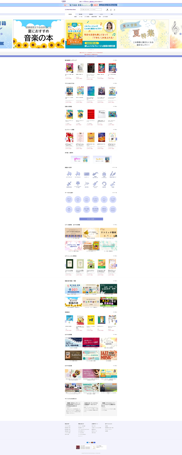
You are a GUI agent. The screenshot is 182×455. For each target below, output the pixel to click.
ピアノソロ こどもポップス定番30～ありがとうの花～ (90, 271)
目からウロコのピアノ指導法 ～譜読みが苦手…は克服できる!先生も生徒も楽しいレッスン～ (101, 271)
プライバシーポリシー (108, 429)
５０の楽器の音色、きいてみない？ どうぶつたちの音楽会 (80, 327)
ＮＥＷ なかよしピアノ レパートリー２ (112, 121)
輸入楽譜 (80, 14)
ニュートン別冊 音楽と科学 (112, 75)
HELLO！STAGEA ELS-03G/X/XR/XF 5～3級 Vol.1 (90, 98)
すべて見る (114, 60)
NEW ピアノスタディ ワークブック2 (80, 121)
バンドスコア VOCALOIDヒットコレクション (112, 98)
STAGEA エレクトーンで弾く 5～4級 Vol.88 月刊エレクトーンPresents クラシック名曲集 (80, 144)
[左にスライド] (65, 69)
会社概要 (106, 431)
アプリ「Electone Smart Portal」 (84, 429)
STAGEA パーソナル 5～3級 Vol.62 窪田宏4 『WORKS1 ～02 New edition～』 (69, 144)
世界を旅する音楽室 (68, 326)
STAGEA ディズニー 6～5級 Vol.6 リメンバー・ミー (101, 144)
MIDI (112, 14)
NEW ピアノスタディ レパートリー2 (69, 121)
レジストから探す (67, 432)
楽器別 (75, 16)
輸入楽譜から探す (67, 429)
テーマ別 (80, 16)
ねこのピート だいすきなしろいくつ (91, 327)
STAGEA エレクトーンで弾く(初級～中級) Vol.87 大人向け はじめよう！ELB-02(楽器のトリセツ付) (111, 144)
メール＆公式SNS (81, 432)
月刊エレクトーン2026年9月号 (69, 98)
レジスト (101, 14)
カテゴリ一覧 (114, 167)
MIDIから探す (67, 434)
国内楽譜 (70, 14)
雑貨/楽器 (91, 14)
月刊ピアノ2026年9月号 (79, 97)
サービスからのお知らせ (82, 434)
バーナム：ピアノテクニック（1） (91, 121)
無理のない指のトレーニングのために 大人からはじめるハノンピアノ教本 (112, 271)
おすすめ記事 (105, 16)
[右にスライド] (116, 69)
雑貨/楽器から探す (68, 431)
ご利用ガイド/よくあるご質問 (96, 427)
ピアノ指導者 (87, 16)
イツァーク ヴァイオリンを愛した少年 (112, 327)
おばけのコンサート (100, 326)
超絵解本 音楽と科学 (100, 74)
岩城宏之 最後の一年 (79, 74)
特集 (100, 16)
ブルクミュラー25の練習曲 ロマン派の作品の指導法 (69, 271)
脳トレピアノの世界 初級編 (69, 75)
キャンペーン (80, 436)
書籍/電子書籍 (94, 16)
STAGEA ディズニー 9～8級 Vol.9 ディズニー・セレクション (91, 144)
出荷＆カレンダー (94, 431)
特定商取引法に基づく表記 (109, 427)
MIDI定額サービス (81, 427)
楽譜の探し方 (94, 429)
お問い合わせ (94, 432)
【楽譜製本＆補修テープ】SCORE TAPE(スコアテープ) (101, 121)
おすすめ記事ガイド (81, 431)
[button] (91, 9)
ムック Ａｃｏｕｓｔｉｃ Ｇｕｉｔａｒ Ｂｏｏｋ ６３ (91, 75)
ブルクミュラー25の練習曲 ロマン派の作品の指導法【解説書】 (79, 271)
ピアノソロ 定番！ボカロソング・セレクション (101, 98)
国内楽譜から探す (67, 427)
